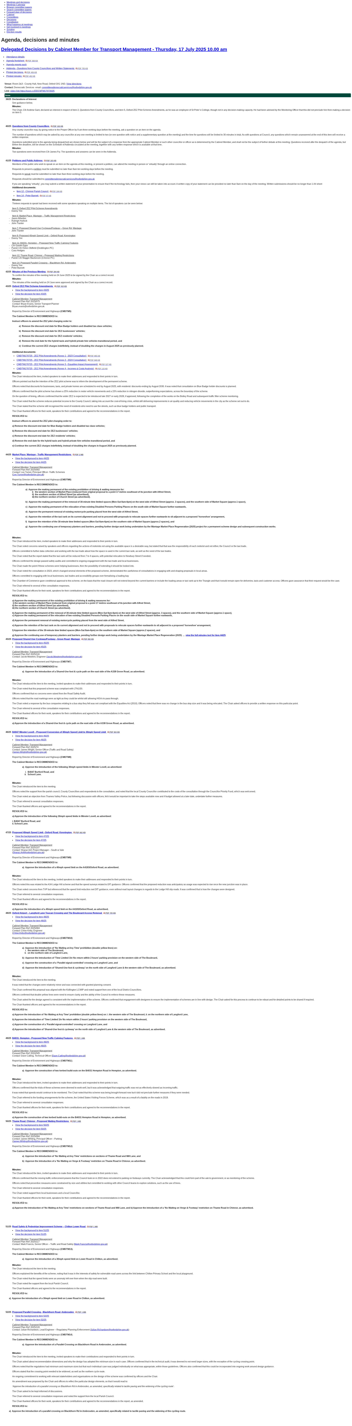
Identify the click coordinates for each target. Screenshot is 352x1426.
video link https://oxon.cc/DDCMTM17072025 (32, 91)
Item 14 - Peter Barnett (34, 195)
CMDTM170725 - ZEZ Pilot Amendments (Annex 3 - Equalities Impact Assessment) (64, 364)
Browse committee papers (19, 7)
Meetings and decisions (18, 2)
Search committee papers (19, 10)
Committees (12, 17)
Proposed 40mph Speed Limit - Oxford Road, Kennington (48, 832)
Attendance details (15, 57)
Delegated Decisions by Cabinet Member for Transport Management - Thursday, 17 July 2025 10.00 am (114, 49)
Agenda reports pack (16, 64)
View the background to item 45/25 (32, 643)
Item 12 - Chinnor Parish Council (39, 191)
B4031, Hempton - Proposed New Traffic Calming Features (48, 1038)
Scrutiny (11, 29)
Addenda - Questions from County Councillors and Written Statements (47, 68)
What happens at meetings (20, 24)
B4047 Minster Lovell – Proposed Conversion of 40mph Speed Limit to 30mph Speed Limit (65, 732)
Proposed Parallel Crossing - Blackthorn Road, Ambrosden (49, 1312)
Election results (14, 32)
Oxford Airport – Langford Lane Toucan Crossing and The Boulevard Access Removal (64, 913)
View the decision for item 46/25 (30, 740)
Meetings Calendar (16, 5)
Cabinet (10, 14)
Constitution (12, 22)
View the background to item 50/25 (32, 1125)
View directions (73, 84)
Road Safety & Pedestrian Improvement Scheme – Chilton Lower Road (54, 1226)
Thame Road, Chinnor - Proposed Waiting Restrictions (46, 1121)
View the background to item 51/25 (32, 1230)
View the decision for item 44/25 (30, 462)
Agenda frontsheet (22, 61)
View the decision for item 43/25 (30, 294)
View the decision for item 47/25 (30, 840)
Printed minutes (20, 76)
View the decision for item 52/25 (30, 1320)
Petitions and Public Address (34, 160)
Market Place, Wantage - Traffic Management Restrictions (47, 454)
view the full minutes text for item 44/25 (206, 635)
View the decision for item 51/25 (30, 1234)
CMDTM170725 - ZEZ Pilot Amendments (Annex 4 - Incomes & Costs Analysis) (62, 368)
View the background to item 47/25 (32, 836)
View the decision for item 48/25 (30, 921)
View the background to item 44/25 (32, 458)
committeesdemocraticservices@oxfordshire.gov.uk (67, 87)
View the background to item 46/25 (32, 736)
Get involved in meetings (19, 27)
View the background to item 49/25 (32, 1042)
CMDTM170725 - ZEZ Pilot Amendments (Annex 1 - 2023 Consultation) (58, 356)
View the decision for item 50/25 (30, 1129)
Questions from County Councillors (37, 126)
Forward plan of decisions (19, 12)
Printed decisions (21, 72)
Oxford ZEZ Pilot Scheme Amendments (39, 286)
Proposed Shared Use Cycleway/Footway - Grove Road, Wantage (53, 639)
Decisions (11, 19)
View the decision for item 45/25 (30, 647)
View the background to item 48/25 (32, 917)
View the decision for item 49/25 (30, 1046)
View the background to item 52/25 (32, 1316)
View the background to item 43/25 (32, 290)
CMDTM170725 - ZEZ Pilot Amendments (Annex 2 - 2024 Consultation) (58, 360)
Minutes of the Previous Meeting (35, 271)
